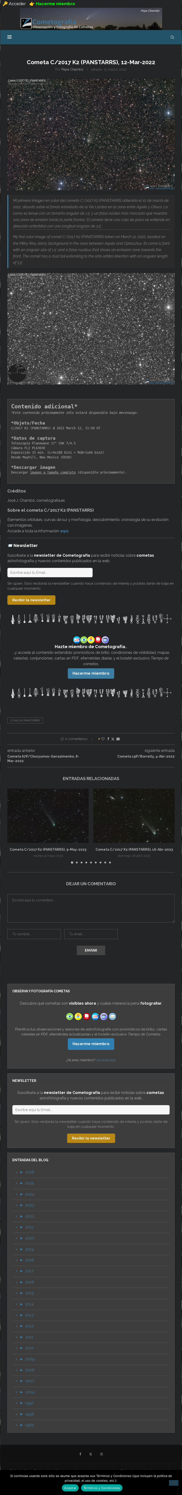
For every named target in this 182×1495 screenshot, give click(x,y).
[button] (14, 826)
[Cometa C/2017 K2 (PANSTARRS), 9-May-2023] (48, 816)
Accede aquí (106, 1060)
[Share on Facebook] (108, 739)
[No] (173, 1483)
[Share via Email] (118, 739)
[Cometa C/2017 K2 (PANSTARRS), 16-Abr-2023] (134, 816)
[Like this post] (103, 739)
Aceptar (70, 1488)
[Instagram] (101, 1454)
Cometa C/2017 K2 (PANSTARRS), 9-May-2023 (48, 849)
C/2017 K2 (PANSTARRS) (25, 720)
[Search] (172, 37)
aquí (64, 531)
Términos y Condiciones (101, 1488)
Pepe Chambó (72, 69)
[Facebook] (80, 1454)
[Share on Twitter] (112, 739)
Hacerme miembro (91, 673)
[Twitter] (90, 1454)
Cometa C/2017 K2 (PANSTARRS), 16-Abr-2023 (134, 849)
